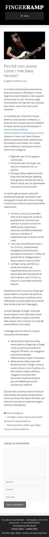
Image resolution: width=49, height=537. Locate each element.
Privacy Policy (17, 528)
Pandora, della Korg (21, 213)
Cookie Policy (32, 528)
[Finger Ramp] (24, 7)
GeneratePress (40, 533)
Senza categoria (15, 413)
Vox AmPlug (17, 247)
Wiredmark (31, 525)
